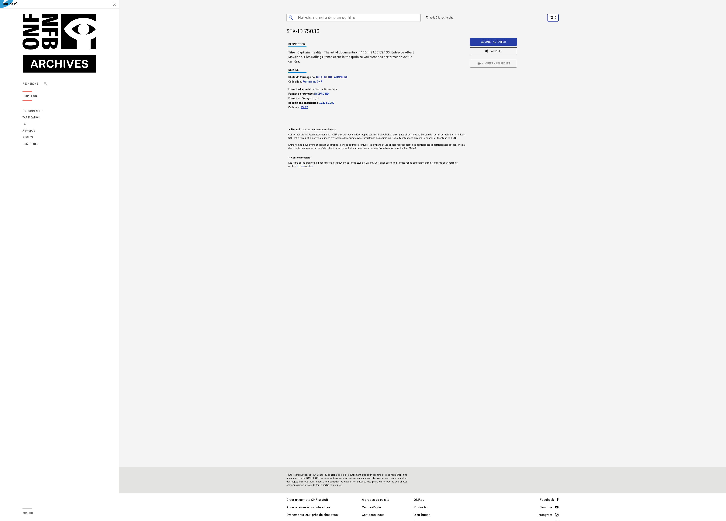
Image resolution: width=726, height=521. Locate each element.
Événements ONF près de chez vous (312, 515)
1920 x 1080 (327, 102)
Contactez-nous (373, 515)
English (27, 513)
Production (421, 507)
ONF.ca (419, 500)
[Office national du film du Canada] (59, 43)
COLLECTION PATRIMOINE (332, 77)
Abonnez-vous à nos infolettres (308, 507)
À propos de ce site (375, 500)
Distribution (422, 515)
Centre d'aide (371, 507)
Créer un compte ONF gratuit (307, 500)
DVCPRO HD (321, 93)
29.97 (304, 107)
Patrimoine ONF (312, 81)
